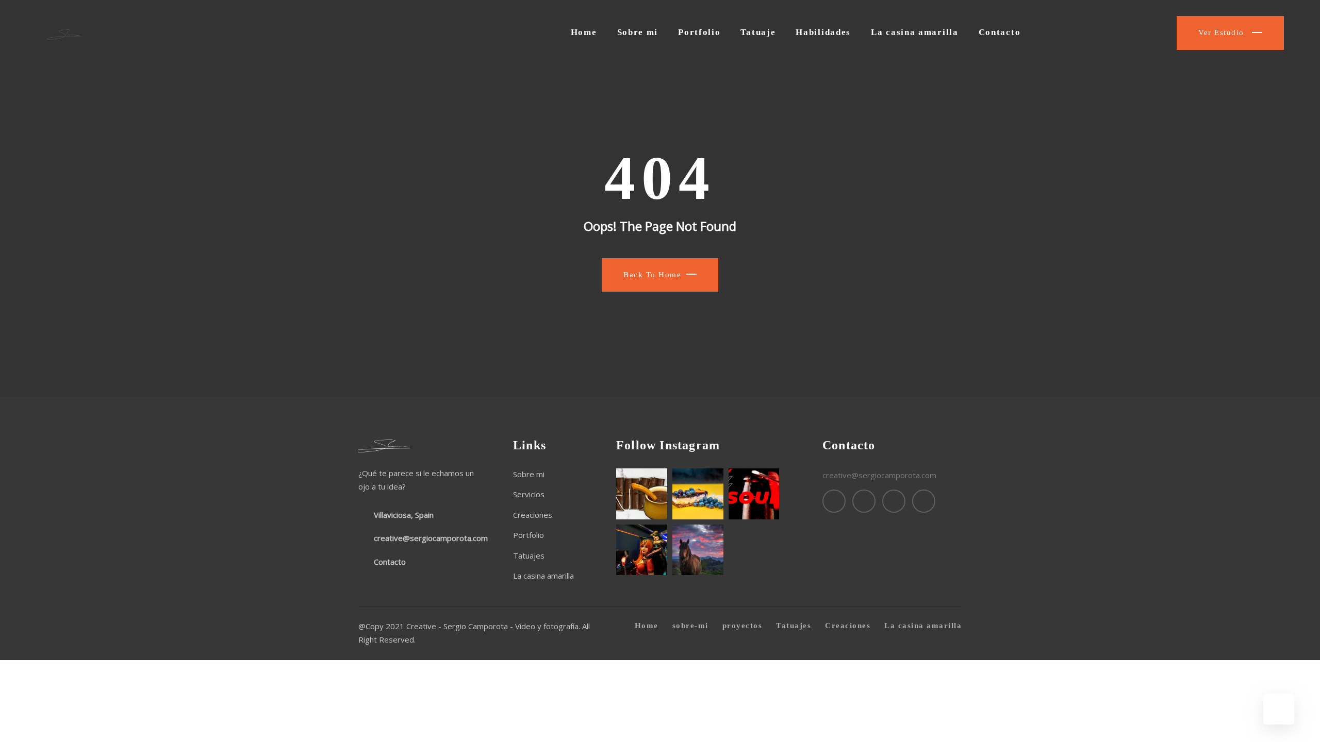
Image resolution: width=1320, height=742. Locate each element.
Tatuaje (758, 32)
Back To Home (652, 275)
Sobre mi (637, 32)
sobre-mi (690, 625)
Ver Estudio (1222, 32)
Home (584, 32)
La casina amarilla (915, 32)
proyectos (742, 625)
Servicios (528, 494)
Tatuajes (528, 555)
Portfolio (699, 32)
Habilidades (823, 32)
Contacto (1000, 32)
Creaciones (532, 515)
